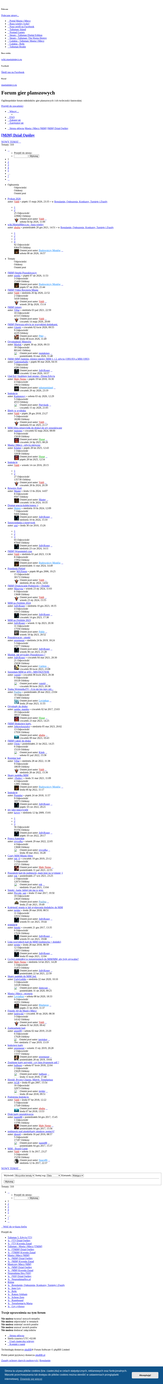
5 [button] (8, 170)
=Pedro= (18, 778)
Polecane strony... (10, 15)
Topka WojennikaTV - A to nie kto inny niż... (30, 689)
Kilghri (17, 448)
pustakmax (44, 353)
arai (16, 525)
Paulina (17, 692)
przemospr (19, 640)
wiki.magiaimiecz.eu (11, 59)
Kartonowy (19, 396)
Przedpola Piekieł (16, 568)
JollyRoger (44, 370)
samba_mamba (21, 709)
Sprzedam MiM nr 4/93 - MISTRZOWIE (28, 672)
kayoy (17, 812)
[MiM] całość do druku (19, 740)
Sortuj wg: (40, 1175)
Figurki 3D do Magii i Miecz (22, 1010)
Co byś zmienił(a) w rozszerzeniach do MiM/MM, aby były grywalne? (43, 959)
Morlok (17, 344)
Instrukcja (13, 393)
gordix (17, 275)
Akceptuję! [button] (145, 1375)
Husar (42, 439)
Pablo (42, 631)
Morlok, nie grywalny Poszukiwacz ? (26, 654)
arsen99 (18, 1031)
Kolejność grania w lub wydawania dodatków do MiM (35, 907)
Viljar (17, 310)
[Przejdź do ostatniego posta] (46, 218)
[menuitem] (11, 117)
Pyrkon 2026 (14, 198)
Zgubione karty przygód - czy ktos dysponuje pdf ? (33, 1062)
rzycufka (18, 841)
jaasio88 (18, 1117)
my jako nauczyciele (18, 809)
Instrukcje (13, 462)
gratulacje (12, 924)
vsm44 (17, 674)
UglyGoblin (20, 979)
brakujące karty (15, 1045)
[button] (9, 150)
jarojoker (42, 1039)
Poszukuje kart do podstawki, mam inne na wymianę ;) (35, 873)
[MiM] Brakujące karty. (19, 723)
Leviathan (44, 700)
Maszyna (18, 588)
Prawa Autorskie (16, 838)
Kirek (42, 752)
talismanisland (46, 387)
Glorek (17, 327)
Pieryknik (44, 404)
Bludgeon (44, 1005)
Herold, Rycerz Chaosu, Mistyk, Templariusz (30, 1079)
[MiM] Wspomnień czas (20, 551)
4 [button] (8, 167)
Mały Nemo (20, 379)
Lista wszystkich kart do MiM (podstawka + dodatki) (34, 941)
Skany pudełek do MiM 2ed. (22, 976)
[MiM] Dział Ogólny (18, 135)
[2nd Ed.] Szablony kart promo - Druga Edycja (31, 376)
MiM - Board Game (18, 1148)
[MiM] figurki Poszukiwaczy (22, 272)
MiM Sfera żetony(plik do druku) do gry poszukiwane (35, 427)
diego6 (17, 1134)
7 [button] (8, 176)
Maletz (17, 508)
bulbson (18, 1065)
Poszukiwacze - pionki (19, 637)
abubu (17, 227)
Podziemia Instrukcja (18, 1097)
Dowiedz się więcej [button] (31, 1379)
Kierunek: (66, 1175)
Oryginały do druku (18, 706)
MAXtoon (22, 571)
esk (15, 875)
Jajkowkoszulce (22, 726)
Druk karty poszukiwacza (20, 1114)
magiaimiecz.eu (9, 85)
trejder (17, 910)
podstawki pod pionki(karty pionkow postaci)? (31, 1131)
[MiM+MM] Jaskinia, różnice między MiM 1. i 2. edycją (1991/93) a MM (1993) (48, 359)
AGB (16, 1082)
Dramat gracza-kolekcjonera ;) (23, 505)
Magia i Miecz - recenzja (20, 993)
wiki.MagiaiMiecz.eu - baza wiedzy (26, 224)
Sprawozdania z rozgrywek (21, 522)
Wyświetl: (9, 1175)
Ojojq (17, 743)
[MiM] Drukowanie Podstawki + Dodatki (29, 585)
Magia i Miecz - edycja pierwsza (24, 445)
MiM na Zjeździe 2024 (19, 603)
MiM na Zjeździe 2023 (19, 620)
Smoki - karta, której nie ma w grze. (26, 890)
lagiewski (19, 1013)
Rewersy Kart (15, 488)
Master (17, 491)
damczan (43, 987)
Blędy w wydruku (17, 410)
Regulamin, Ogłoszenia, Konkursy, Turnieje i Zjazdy (80, 201)
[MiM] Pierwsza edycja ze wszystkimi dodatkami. (33, 324)
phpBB (28, 1349)
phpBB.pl (40, 1355)
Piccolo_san (20, 893)
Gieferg (42, 666)
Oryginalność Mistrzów (19, 341)
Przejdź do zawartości (12, 106)
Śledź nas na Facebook (12, 72)
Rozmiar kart (14, 758)
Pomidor (18, 795)
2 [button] (8, 162)
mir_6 (17, 858)
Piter (41, 336)
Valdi (16, 201)
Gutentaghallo (21, 361)
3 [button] (8, 165)
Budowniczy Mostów (50, 250)
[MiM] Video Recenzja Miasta (23, 290)
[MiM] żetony (15, 307)
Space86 (43, 1160)
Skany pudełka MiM (18, 775)
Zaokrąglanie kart (16, 1028)
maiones (18, 430)
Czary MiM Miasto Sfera (20, 855)
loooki (17, 927)
